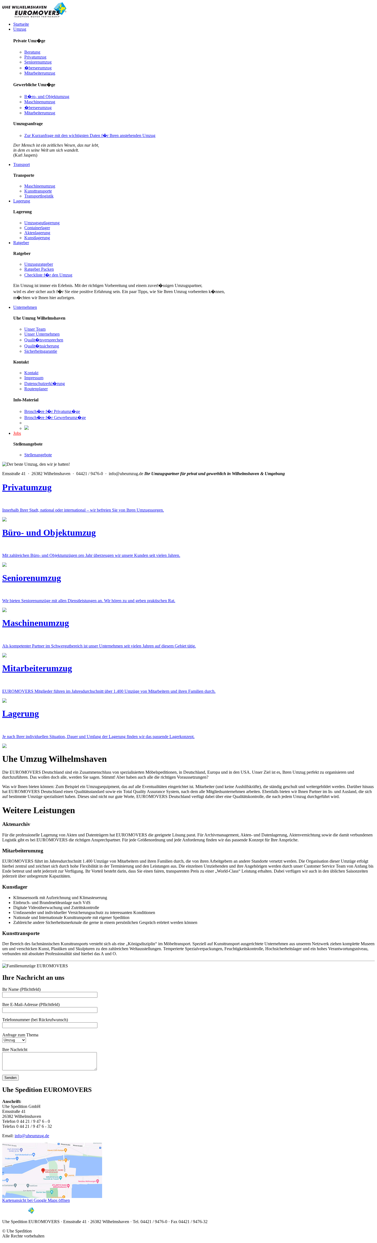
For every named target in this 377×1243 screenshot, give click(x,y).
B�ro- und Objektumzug (46, 96)
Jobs (17, 433)
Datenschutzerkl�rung (44, 383)
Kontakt (31, 372)
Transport (21, 164)
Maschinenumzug (39, 101)
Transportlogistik (39, 196)
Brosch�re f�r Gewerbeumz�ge (55, 417)
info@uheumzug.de (32, 1135)
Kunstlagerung (37, 237)
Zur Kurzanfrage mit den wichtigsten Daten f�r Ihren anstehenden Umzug (89, 135)
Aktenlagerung (37, 232)
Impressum (33, 377)
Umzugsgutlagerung (42, 222)
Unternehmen (25, 307)
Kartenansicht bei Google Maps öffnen (36, 1200)
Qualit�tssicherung (41, 346)
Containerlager (37, 227)
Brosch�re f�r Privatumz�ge (52, 411)
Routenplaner (36, 388)
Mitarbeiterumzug (39, 73)
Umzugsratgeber (38, 264)
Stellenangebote (38, 454)
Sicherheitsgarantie (40, 351)
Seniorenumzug (38, 62)
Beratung (32, 52)
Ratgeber (21, 242)
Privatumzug (35, 57)
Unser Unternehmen (42, 334)
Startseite (21, 24)
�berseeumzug (38, 67)
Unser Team (35, 329)
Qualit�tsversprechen (43, 340)
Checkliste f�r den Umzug (48, 275)
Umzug (19, 29)
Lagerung (21, 201)
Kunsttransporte (38, 191)
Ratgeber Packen (39, 269)
